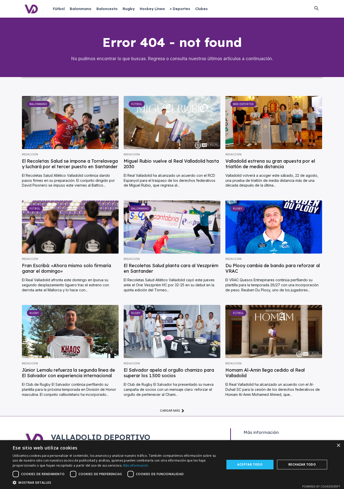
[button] (316, 9)
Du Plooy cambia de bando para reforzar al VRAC (272, 268)
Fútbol (136, 104)
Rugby (237, 208)
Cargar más (170, 410)
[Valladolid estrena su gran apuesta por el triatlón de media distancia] (273, 122)
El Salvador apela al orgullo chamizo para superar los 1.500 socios (169, 372)
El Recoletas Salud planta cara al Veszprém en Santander (171, 268)
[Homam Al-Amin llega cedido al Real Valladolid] (273, 331)
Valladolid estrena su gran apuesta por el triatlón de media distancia (270, 163)
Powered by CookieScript (321, 486)
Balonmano (38, 104)
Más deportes (243, 104)
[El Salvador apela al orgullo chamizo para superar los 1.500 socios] (172, 331)
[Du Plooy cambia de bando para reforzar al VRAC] (273, 227)
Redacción (30, 154)
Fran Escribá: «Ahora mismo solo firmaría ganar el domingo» (66, 268)
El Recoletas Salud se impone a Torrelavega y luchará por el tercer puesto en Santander (70, 163)
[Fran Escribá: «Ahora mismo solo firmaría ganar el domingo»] (70, 227)
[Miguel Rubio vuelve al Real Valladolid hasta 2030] (172, 122)
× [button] (338, 445)
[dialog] (172, 464)
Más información (135, 465)
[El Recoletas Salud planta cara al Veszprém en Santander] (172, 227)
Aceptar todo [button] (249, 464)
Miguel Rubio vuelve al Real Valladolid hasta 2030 (171, 163)
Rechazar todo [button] (302, 464)
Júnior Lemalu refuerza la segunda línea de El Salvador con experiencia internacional (68, 372)
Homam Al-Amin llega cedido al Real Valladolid (265, 372)
